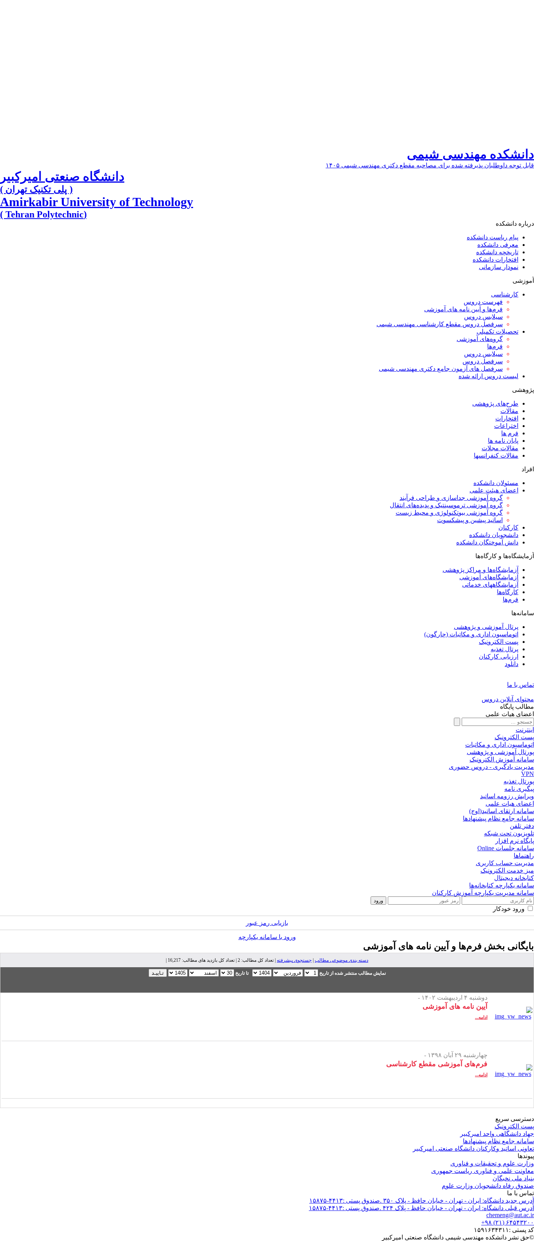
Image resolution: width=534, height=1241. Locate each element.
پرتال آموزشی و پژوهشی (486, 626)
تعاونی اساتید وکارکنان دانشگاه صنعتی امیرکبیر (473, 1148)
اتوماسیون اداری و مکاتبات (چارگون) (471, 634)
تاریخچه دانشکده (497, 252)
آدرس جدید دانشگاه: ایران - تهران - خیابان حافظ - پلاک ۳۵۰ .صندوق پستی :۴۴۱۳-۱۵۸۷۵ (421, 1200)
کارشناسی (504, 294)
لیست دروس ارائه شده (488, 376)
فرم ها (509, 433)
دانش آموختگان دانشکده (487, 542)
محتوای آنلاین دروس (508, 699)
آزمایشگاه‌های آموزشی (488, 577)
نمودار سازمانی (498, 267)
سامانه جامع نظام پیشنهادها (498, 1141)
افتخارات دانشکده (495, 259)
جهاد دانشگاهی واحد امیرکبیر (497, 1133)
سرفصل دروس (482, 361)
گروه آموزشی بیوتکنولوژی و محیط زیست (449, 512)
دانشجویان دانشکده (493, 535)
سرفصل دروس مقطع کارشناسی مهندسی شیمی (439, 324)
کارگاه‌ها (507, 592)
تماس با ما (520, 684)
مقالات (509, 411)
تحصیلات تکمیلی (497, 331)
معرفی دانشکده (497, 244)
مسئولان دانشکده (495, 483)
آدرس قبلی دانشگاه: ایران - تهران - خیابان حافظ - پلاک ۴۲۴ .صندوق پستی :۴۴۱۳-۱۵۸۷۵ (421, 1208)
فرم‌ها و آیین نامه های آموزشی (463, 309)
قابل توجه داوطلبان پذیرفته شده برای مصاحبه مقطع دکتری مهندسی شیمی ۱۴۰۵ (430, 165)
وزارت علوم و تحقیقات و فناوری (492, 1163)
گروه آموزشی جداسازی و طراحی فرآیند (451, 497)
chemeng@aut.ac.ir (510, 1215)
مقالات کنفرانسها (496, 455)
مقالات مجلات (500, 448)
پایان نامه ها (503, 440)
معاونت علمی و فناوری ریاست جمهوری (482, 1170)
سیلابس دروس (483, 316)
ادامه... (481, 1017)
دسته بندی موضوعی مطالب (341, 960)
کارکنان (508, 527)
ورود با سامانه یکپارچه (267, 937)
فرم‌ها (495, 346)
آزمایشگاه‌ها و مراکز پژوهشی (480, 569)
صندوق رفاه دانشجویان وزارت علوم (488, 1185)
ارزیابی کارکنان (498, 656)
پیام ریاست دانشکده (492, 237)
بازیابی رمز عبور (267, 923)
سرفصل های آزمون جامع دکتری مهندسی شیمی (441, 368)
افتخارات (506, 418)
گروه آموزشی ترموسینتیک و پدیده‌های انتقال (446, 505)
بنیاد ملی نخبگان (513, 1178)
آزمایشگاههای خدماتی (490, 584)
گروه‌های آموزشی (480, 339)
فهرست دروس (483, 301)
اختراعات (506, 425)
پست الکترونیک (498, 641)
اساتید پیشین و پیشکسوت (470, 520)
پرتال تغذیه (504, 649)
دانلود (511, 664)
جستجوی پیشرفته (294, 960)
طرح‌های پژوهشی (495, 403)
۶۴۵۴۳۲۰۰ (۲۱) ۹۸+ (507, 1222)
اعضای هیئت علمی (493, 490)
